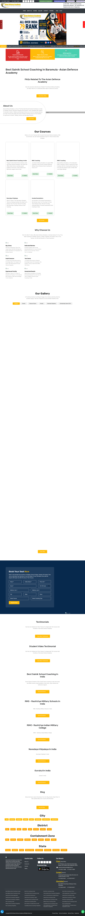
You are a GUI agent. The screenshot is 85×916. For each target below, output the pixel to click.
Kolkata (25, 819)
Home (24, 10)
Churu (24, 829)
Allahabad (27, 839)
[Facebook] (24, 1)
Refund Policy (71, 913)
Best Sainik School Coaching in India (17, 160)
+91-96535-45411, (62, 878)
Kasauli (47, 839)
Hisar (7, 829)
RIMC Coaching (61, 160)
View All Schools (42, 691)
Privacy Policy (55, 913)
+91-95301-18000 (15, 1)
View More (42, 551)
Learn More (31, 118)
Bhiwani (13, 829)
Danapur (53, 839)
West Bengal (56, 850)
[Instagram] (31, 1)
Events (23, 303)
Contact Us (27, 863)
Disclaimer (77, 913)
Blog (61, 10)
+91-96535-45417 (71, 878)
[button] (3, 29)
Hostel (41, 303)
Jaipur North (54, 819)
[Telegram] (33, 1)
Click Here (26, 46)
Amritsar (36, 829)
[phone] (2, 911)
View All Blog (42, 807)
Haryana (8, 850)
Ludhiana (43, 829)
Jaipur (31, 819)
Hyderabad (38, 819)
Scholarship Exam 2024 (65, 303)
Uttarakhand (47, 850)
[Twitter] (26, 1)
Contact (46, 10)
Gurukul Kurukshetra (37, 198)
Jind (7, 819)
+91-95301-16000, (62, 869)
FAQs (57, 10)
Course (35, 10)
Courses (26, 866)
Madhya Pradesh (29, 850)
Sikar (30, 829)
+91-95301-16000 (5, 1)
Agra (7, 839)
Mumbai (12, 819)
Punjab (21, 850)
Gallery (40, 10)
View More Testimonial (42, 636)
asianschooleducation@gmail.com (65, 867)
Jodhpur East (46, 819)
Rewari (49, 829)
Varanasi (13, 839)
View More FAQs (42, 95)
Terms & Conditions (63, 913)
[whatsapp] (83, 911)
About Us (29, 10)
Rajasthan (15, 850)
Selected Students (51, 303)
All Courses (42, 220)
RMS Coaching (36, 160)
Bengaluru (19, 819)
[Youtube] (28, 1)
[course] (17, 150)
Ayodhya (41, 839)
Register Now (14, 602)
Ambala (34, 839)
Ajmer (19, 829)
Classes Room (32, 303)
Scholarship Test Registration (46, 1)
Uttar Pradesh (39, 850)
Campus (16, 303)
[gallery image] (42, 315)
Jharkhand (64, 850)
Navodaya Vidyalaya (12, 198)
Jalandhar (20, 839)
